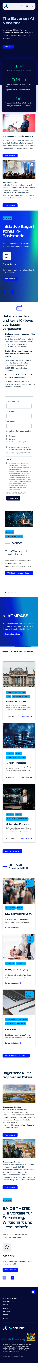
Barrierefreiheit (8, 1301)
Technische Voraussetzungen (17, 819)
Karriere (5, 1308)
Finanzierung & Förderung (16, 692)
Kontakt (5, 1318)
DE (27, 6)
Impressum (6, 1315)
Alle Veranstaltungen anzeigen (16, 1056)
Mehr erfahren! (10, 1270)
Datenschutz (7, 1311)
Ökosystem (9, 532)
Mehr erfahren (10, 279)
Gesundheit (10, 963)
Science (18, 753)
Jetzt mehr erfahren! (12, 634)
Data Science (10, 908)
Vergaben (6, 1305)
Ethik (9, 696)
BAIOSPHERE (7, 218)
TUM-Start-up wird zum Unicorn (19, 573)
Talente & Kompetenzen (14, 536)
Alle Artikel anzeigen (12, 851)
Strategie (10, 753)
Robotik (19, 908)
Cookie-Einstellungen (10, 1298)
